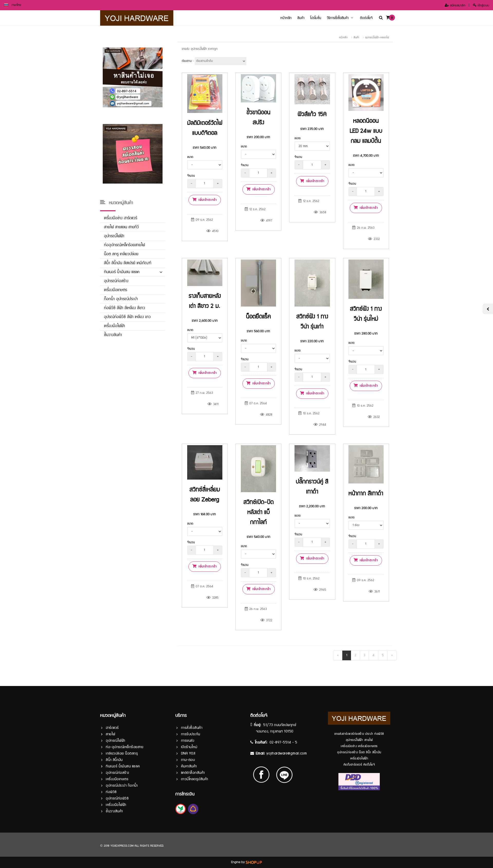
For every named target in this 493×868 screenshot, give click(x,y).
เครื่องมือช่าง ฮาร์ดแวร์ (120, 218)
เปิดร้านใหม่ (189, 747)
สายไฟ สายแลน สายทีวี (121, 227)
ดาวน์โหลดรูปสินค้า (194, 779)
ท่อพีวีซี (111, 792)
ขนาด (190, 157)
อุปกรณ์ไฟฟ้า (114, 236)
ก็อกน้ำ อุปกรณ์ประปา (121, 298)
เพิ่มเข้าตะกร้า (207, 200)
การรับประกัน (190, 734)
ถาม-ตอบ (188, 760)
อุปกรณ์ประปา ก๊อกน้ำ (122, 786)
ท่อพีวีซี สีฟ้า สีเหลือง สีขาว (124, 307)
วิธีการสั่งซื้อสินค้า (338, 18)
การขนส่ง (187, 741)
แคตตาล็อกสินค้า (193, 773)
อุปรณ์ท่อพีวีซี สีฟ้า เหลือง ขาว (127, 316)
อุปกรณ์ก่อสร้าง (116, 281)
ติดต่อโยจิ (366, 18)
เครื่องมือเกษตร (115, 290)
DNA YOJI (188, 753)
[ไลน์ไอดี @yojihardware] (284, 774)
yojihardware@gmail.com (286, 753)
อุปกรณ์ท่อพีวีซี (117, 798)
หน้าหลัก (286, 18)
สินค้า (301, 18)
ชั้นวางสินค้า (113, 334)
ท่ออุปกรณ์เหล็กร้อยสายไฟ (124, 245)
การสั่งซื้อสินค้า (192, 728)
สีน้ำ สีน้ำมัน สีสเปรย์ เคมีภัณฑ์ (127, 263)
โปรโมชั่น (315, 18)
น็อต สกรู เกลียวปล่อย (121, 254)
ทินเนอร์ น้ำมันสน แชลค (121, 272)
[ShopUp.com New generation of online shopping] (254, 862)
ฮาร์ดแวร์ (112, 728)
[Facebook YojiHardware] (264, 774)
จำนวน (191, 175)
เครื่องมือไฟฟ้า (114, 325)
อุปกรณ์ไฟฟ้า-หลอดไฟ (377, 37)
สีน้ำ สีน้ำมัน (114, 760)
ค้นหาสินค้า (189, 766)
